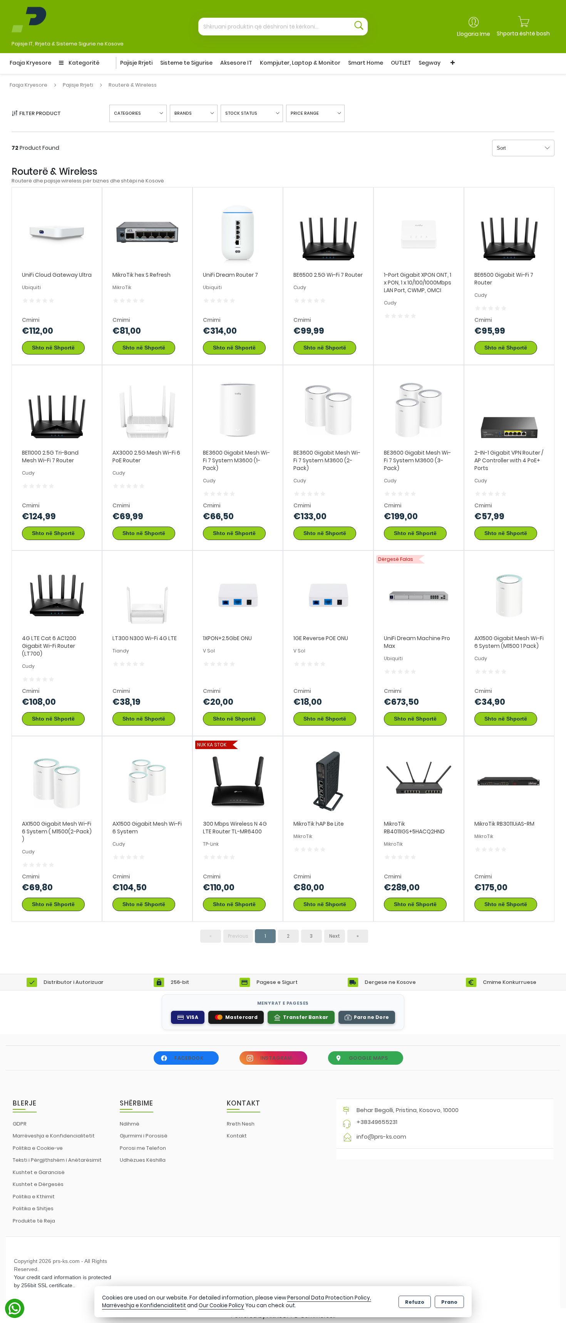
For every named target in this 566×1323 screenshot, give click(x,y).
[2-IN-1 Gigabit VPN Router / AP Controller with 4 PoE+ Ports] (509, 409)
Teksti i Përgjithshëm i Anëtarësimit (57, 1160)
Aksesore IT (236, 63)
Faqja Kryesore (30, 63)
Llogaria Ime (473, 34)
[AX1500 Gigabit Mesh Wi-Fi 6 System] (147, 780)
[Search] (358, 26)
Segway (429, 63)
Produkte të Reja (34, 1220)
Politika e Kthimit (34, 1196)
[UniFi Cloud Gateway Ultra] (57, 231)
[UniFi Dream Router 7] (238, 231)
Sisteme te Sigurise (186, 63)
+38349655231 (377, 1122)
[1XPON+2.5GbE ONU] (238, 595)
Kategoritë (83, 63)
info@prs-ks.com (381, 1136)
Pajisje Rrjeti (136, 63)
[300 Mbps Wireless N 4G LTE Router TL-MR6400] (238, 780)
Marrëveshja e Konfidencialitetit (54, 1135)
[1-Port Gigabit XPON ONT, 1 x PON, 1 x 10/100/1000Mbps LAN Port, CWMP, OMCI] (419, 231)
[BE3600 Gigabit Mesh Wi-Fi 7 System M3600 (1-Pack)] (238, 409)
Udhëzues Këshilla (143, 1160)
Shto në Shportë (53, 348)
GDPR (20, 1123)
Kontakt (237, 1135)
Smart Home (365, 63)
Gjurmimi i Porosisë (143, 1135)
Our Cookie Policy (221, 1305)
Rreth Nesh (241, 1123)
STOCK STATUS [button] (241, 113)
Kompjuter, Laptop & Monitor (300, 63)
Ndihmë (129, 1123)
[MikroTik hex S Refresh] (147, 231)
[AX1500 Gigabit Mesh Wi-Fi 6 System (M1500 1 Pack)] (509, 595)
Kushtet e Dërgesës (38, 1184)
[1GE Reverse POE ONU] (328, 595)
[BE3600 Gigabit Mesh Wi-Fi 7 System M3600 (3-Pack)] (419, 409)
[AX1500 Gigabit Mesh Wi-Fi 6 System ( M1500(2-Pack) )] (57, 780)
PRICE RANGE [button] (305, 113)
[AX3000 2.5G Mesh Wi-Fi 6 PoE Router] (147, 409)
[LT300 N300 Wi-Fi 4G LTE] (147, 595)
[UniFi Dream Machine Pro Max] (419, 595)
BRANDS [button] (183, 113)
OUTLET (401, 63)
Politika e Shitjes (33, 1208)
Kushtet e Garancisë (39, 1172)
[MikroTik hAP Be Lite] (328, 780)
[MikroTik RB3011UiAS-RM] (509, 780)
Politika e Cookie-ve (38, 1148)
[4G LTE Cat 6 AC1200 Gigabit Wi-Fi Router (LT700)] (57, 595)
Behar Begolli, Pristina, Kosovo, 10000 (408, 1110)
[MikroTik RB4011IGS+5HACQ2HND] (419, 780)
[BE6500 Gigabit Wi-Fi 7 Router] (509, 231)
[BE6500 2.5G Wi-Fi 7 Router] (328, 231)
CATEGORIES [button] (127, 113)
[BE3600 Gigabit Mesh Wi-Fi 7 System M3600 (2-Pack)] (328, 409)
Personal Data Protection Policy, (329, 1297)
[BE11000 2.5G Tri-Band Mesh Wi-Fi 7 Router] (57, 409)
